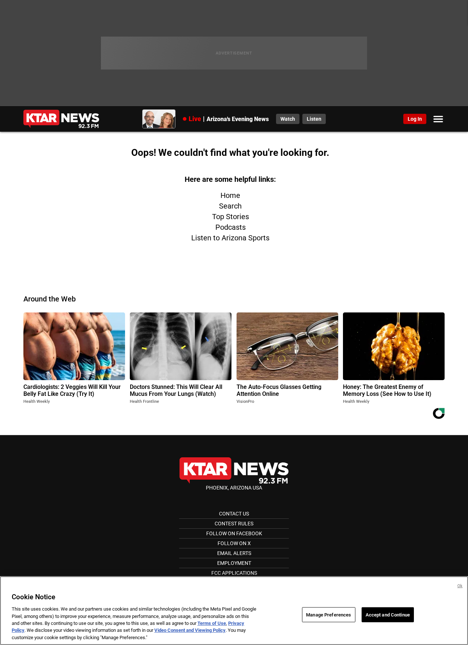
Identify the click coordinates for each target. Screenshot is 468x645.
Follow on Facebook (234, 533)
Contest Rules (234, 523)
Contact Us (234, 514)
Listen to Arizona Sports (230, 237)
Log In (415, 119)
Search (230, 206)
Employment (234, 563)
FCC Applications (234, 573)
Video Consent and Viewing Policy (190, 630)
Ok (460, 586)
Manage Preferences (328, 614)
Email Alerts (234, 553)
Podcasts (230, 227)
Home (230, 195)
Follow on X (234, 543)
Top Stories (230, 216)
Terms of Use (211, 623)
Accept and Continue (388, 614)
